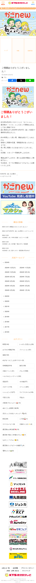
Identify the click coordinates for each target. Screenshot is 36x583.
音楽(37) (5, 381)
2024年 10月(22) (10, 272)
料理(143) (6, 344)
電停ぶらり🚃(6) (8, 451)
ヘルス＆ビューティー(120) (12, 376)
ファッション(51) (25, 350)
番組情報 (7, 8)
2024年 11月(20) (25, 267)
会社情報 (15, 568)
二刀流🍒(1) (24, 419)
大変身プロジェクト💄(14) (12, 403)
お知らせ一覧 (6, 568)
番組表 (3, 4)
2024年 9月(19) (25, 272)
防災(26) (5, 419)
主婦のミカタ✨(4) (26, 424)
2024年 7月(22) (25, 277)
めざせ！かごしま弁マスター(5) (13, 360)
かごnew (14, 8)
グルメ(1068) (24, 371)
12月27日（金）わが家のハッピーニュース (8, 175)
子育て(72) (6, 397)
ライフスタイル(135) (26, 392)
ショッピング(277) (9, 392)
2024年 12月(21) (10, 267)
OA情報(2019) (7, 365)
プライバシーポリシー (27, 568)
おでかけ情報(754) (9, 350)
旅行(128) (23, 365)
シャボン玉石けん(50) (26, 344)
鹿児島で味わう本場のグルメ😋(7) (14, 435)
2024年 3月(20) (25, 286)
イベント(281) (24, 387)
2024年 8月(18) (10, 277)
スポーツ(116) (7, 387)
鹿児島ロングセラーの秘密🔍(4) (13, 445)
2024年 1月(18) (25, 290)
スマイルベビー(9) (9, 424)
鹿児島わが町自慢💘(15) (11, 429)
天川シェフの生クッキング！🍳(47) (15, 413)
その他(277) (23, 381)
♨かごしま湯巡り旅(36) (11, 408)
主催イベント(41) (8, 371)
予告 (5, 77)
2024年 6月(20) (10, 281)
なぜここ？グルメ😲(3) (10, 440)
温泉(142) (6, 355)
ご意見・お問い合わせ (12, 571)
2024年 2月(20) (10, 290)
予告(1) (22, 397)
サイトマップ (26, 571)
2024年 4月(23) (10, 286)
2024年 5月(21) (25, 281)
